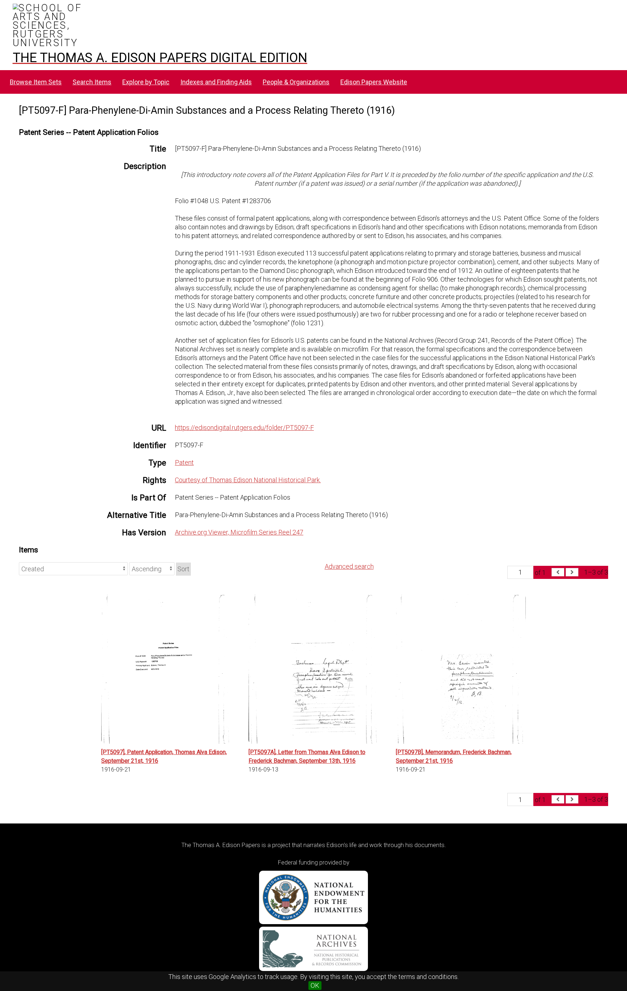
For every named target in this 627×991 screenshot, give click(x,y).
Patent (184, 462)
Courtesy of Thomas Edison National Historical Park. (248, 480)
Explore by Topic (145, 82)
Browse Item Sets (36, 82)
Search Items (92, 82)
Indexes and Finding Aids (216, 82)
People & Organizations (296, 82)
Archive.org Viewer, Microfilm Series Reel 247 (239, 532)
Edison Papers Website (373, 82)
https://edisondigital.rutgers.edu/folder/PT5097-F (244, 427)
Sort (183, 569)
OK (315, 985)
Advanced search (349, 566)
